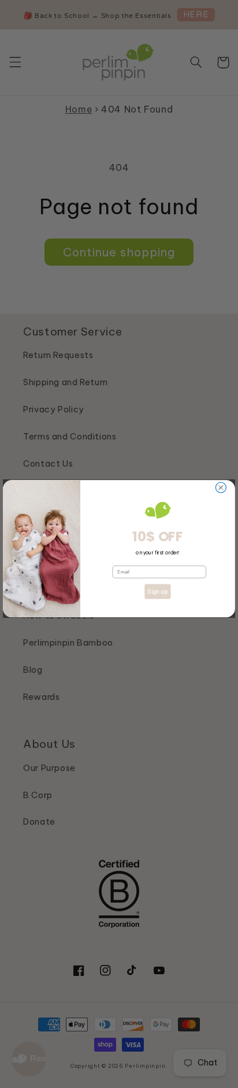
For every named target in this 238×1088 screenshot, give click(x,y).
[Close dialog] (220, 487)
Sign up (157, 591)
